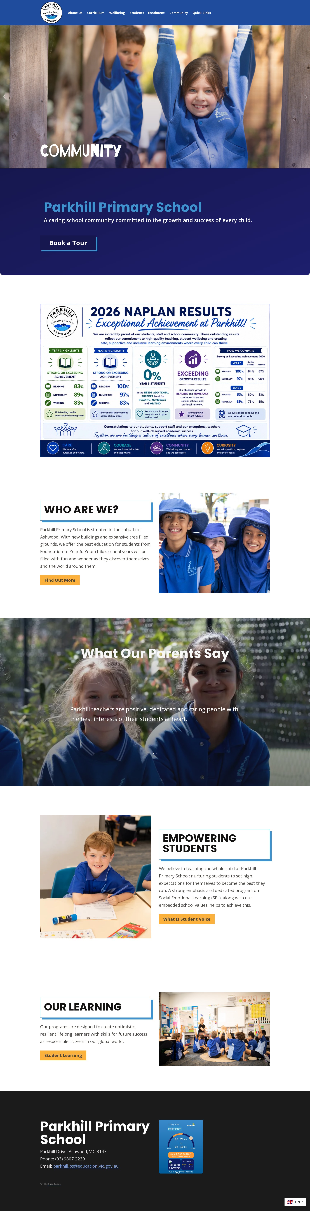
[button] (4, 97)
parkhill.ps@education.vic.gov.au (86, 1166)
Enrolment (156, 13)
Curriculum (95, 13)
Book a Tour (68, 243)
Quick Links (202, 13)
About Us (75, 13)
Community (179, 13)
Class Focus (54, 1184)
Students (137, 13)
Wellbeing (117, 13)
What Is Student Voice (186, 919)
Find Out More (59, 580)
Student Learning (63, 1055)
